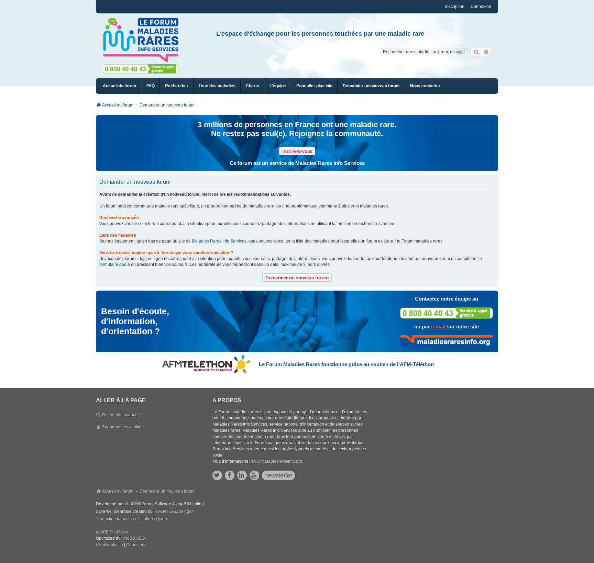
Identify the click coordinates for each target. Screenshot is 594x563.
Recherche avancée (121, 415)
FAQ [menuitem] (150, 85)
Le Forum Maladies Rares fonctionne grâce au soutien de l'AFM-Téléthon (346, 364)
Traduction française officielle (123, 518)
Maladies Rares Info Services (219, 241)
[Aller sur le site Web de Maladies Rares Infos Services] (446, 341)
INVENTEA (163, 511)
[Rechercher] (476, 52)
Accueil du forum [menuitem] (119, 85)
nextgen (186, 511)
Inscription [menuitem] (454, 6)
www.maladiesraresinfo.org (276, 461)
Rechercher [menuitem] (176, 85)
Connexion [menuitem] (481, 6)
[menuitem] (217, 86)
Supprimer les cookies (123, 427)
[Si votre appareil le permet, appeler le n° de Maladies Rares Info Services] (446, 313)
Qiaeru (162, 518)
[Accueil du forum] (144, 40)
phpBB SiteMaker (112, 532)
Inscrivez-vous (297, 151)
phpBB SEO (133, 538)
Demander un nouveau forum (297, 277)
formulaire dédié (114, 264)
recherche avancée (376, 223)
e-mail (438, 326)
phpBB (131, 504)
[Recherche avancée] (486, 52)
